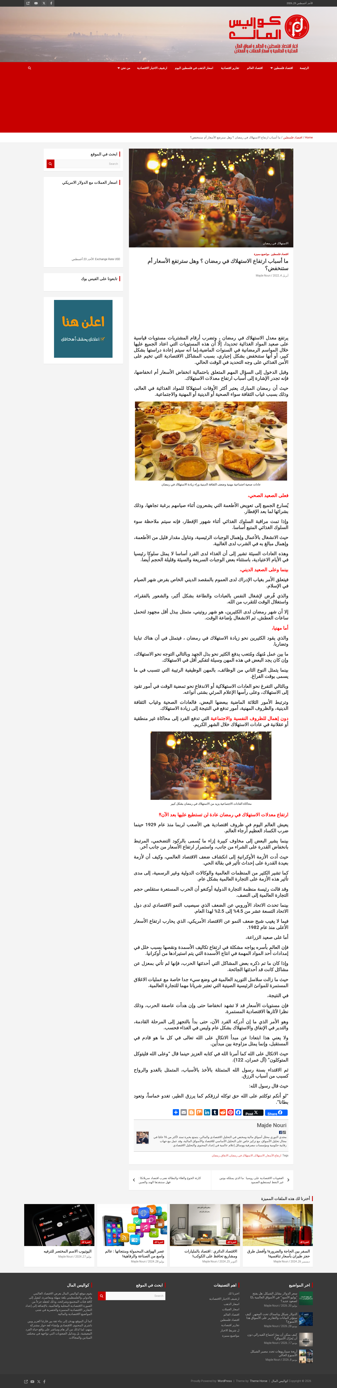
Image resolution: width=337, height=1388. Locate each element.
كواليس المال (279, 1381)
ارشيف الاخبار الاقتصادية (152, 68)
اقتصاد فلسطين (283, 68)
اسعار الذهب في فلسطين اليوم (194, 68)
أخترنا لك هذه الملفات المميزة (285, 1198)
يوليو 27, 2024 (83, 1256)
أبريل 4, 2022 (280, 275)
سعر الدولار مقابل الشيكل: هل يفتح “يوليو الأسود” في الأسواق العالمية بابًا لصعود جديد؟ (273, 1297)
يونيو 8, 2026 (290, 1359)
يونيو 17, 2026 (289, 1342)
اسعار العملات (230, 1309)
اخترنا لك (304, 1242)
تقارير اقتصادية (230, 68)
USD (117, 259)
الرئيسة (304, 68)
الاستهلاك (259, 1155)
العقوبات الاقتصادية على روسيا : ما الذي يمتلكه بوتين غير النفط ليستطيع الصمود (251, 1180)
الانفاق (224, 1155)
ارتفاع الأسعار (273, 1155)
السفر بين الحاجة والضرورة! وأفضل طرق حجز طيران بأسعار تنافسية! (278, 1253)
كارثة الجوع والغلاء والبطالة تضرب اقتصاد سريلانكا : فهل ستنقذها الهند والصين (170, 1180)
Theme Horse (258, 1381)
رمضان (216, 1155)
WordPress (225, 1381)
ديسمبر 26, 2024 (300, 1261)
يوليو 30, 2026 (289, 1305)
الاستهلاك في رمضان (241, 1155)
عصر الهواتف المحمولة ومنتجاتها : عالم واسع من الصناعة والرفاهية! (134, 1253)
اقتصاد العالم (255, 68)
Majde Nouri (263, 275)
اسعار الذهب (231, 1304)
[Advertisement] (168, 103)
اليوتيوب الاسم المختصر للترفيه (67, 1251)
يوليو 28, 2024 (156, 1261)
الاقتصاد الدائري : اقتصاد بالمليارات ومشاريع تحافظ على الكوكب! (210, 1253)
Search (50, 164)
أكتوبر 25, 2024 (228, 1261)
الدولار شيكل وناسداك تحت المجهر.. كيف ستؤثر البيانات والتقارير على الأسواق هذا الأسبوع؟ (271, 1317)
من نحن (125, 68)
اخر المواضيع (299, 1285)
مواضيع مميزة (262, 254)
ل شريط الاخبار (229, 1330)
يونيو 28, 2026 (289, 1326)
